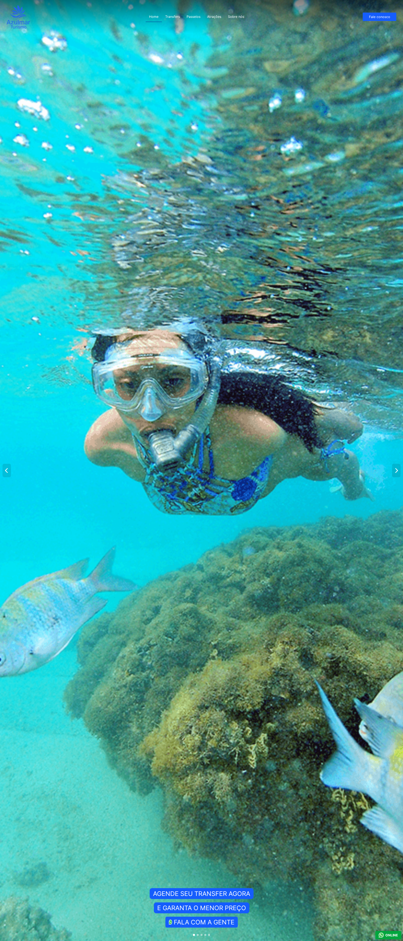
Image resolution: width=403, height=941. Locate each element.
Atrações (214, 16)
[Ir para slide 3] (201, 935)
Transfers (172, 16)
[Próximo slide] (396, 470)
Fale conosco (379, 17)
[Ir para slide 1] (194, 935)
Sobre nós (236, 16)
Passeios (193, 16)
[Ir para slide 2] (198, 935)
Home (153, 16)
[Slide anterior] (7, 470)
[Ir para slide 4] (205, 935)
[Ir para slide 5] (209, 935)
